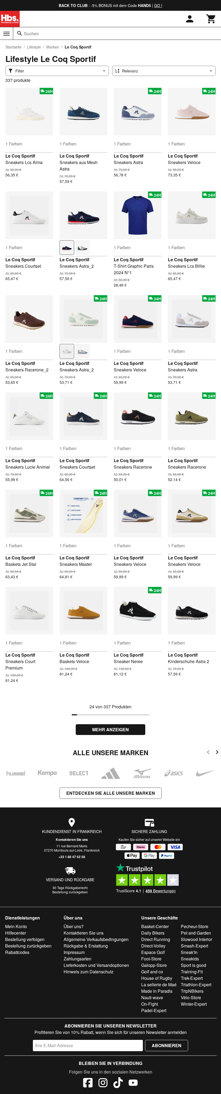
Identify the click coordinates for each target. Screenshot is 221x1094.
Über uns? (74, 926)
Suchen (31, 33)
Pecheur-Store (194, 926)
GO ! (158, 5)
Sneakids (190, 959)
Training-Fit (192, 971)
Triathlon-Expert (196, 984)
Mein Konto (16, 926)
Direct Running (155, 939)
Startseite (13, 47)
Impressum (74, 952)
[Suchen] (19, 33)
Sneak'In (189, 952)
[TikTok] (118, 1083)
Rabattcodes (17, 952)
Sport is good (193, 965)
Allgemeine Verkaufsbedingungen (96, 939)
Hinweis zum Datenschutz (88, 971)
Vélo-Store (191, 997)
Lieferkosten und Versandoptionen (96, 965)
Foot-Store (151, 959)
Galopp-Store (154, 965)
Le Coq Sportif (20, 156)
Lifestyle (34, 47)
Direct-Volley (153, 946)
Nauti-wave (152, 997)
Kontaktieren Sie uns (72, 839)
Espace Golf (153, 952)
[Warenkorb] (211, 18)
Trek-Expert (192, 978)
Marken (52, 47)
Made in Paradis (156, 991)
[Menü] (6, 33)
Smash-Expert (194, 946)
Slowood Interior (196, 939)
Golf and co (152, 971)
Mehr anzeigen (110, 729)
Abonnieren (166, 1045)
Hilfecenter (15, 933)
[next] (217, 753)
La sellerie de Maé (159, 984)
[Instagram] (103, 1083)
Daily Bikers (152, 933)
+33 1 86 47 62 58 (71, 856)
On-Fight (149, 1004)
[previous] (208, 753)
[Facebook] (87, 1083)
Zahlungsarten (77, 959)
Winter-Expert (194, 1004)
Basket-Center (155, 926)
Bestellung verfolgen (24, 939)
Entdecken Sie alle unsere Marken (110, 793)
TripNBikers (192, 991)
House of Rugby (156, 978)
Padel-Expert (153, 1010)
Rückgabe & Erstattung (86, 946)
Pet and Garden (196, 933)
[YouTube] (133, 1083)
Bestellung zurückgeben (70, 892)
